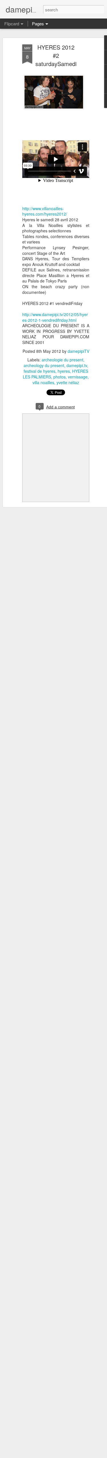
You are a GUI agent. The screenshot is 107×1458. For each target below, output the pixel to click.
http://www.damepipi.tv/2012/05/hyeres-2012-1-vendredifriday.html (55, 317)
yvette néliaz (67, 382)
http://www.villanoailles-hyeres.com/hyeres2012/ (44, 211)
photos (59, 377)
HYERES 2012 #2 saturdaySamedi (55, 55)
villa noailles (43, 382)
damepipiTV (78, 351)
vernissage (78, 377)
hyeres (64, 371)
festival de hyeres (39, 371)
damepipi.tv (76, 365)
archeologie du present (62, 360)
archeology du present (44, 365)
